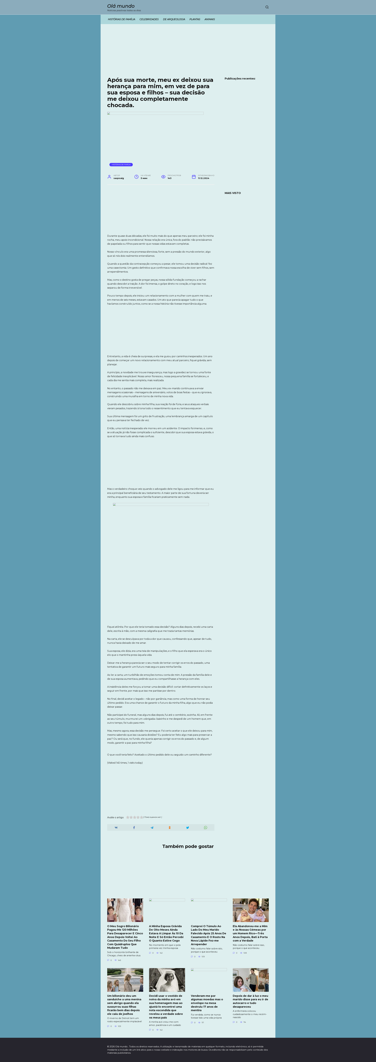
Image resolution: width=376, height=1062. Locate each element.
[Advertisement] (188, 52)
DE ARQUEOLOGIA (174, 19)
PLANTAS (194, 19)
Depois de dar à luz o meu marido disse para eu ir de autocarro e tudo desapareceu (250, 1001)
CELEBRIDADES (149, 19)
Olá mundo (121, 6)
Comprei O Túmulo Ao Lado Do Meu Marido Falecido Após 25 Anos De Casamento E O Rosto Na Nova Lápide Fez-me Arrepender (208, 935)
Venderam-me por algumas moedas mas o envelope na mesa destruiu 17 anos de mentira (207, 1003)
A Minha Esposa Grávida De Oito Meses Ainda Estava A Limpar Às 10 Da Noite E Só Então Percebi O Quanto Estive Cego (166, 933)
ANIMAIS (210, 19)
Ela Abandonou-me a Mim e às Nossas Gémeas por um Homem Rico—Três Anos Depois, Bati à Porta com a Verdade (250, 933)
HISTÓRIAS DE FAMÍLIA (121, 19)
